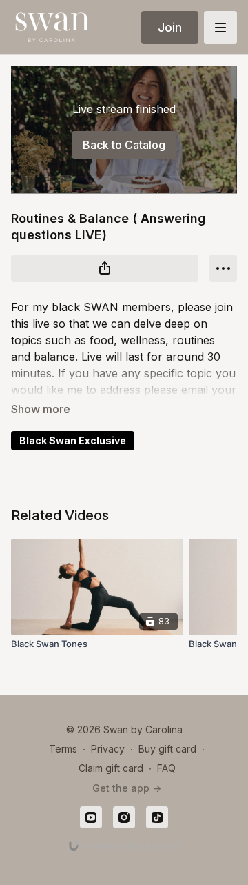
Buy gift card (167, 749)
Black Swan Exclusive (72, 440)
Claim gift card (111, 768)
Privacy (108, 749)
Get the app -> (126, 788)
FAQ (166, 768)
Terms (63, 749)
